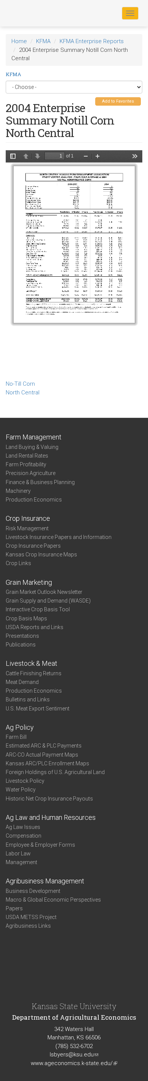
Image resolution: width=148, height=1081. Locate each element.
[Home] (30, 13)
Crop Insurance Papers (33, 546)
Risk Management (27, 528)
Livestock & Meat (31, 663)
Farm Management (33, 437)
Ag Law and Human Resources (51, 817)
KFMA (43, 41)
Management (21, 862)
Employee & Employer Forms (40, 845)
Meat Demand (22, 682)
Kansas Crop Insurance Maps (41, 554)
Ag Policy (20, 727)
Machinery (18, 491)
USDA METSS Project (31, 917)
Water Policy (21, 790)
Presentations (22, 636)
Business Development (33, 891)
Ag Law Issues (23, 827)
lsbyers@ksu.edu (74, 1054)
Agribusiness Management (45, 881)
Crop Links (18, 563)
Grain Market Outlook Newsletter (44, 592)
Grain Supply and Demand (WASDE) (48, 601)
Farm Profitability (26, 464)
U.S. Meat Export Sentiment (37, 709)
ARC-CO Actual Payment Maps (42, 755)
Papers (14, 908)
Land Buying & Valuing (32, 447)
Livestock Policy (25, 781)
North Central (22, 392)
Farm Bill (16, 737)
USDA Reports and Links (34, 627)
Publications (21, 645)
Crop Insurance (28, 518)
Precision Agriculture (30, 473)
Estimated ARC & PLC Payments (44, 746)
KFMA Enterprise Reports (92, 41)
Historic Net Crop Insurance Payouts (49, 799)
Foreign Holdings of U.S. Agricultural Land (55, 772)
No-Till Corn (20, 383)
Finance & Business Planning (40, 482)
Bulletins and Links (28, 699)
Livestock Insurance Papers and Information (59, 537)
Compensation (23, 836)
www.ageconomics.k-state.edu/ (74, 1063)
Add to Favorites (118, 101)
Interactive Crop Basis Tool (38, 609)
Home (19, 41)
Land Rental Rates (27, 456)
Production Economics (34, 500)
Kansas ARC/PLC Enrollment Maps (47, 763)
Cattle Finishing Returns (33, 673)
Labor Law (18, 853)
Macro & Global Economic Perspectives (53, 900)
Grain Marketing (29, 582)
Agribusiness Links (28, 926)
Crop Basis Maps (26, 618)
